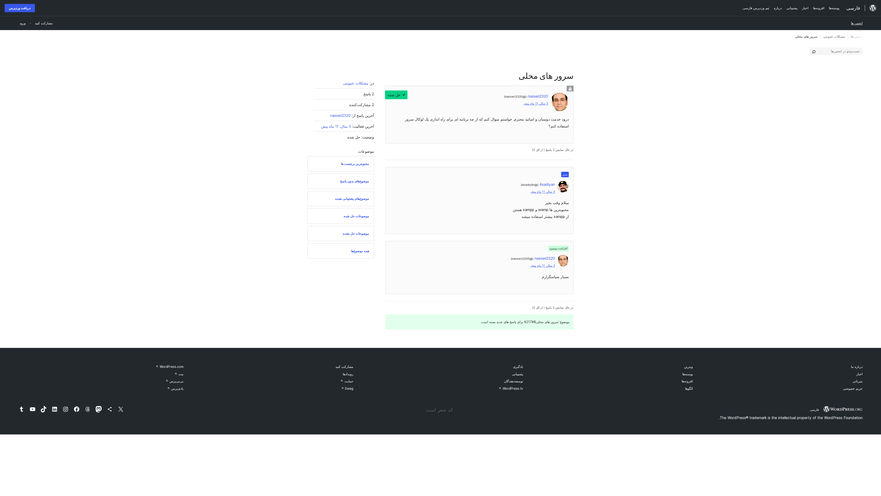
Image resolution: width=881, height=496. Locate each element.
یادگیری (518, 367)
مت (179, 374)
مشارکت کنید (344, 367)
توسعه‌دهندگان (513, 381)
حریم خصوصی (853, 388)
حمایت (346, 381)
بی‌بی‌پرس (175, 381)
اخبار (859, 374)
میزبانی (858, 381)
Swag (347, 388)
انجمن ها (857, 23)
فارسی (814, 409)
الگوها (689, 388)
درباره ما (857, 367)
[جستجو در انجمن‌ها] (813, 51)
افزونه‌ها (687, 381)
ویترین (688, 367)
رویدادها (348, 374)
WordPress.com (170, 367)
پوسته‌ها (687, 374)
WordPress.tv (511, 388)
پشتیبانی (517, 374)
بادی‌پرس (175, 388)
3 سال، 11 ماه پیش (536, 103)
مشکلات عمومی (834, 36)
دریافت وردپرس (20, 8)
